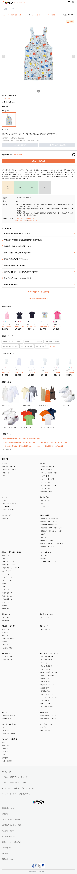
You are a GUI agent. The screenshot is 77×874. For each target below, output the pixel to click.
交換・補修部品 (7, 761)
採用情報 (5, 814)
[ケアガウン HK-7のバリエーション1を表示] (3, 367)
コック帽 (5, 645)
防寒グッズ (5, 745)
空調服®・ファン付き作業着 (49, 518)
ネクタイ (5, 751)
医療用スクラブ (6, 653)
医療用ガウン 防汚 (41, 346)
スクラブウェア (7, 656)
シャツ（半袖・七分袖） (48, 479)
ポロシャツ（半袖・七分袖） (50, 473)
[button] (70, 21)
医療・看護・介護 (21, 220)
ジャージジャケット (8, 715)
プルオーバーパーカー (9, 500)
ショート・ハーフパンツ (48, 561)
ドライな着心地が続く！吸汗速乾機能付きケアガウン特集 (21, 446)
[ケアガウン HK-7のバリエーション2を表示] (5, 367)
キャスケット (6, 632)
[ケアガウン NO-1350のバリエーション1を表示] (67, 367)
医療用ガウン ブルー (52, 341)
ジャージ (4, 712)
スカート (5, 727)
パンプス (43, 727)
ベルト (4, 755)
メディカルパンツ (46, 669)
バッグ (4, 742)
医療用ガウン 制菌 (26, 346)
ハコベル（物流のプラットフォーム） (15, 782)
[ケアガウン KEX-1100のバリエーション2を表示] (31, 367)
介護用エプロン (45, 688)
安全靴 (4, 583)
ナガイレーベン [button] (6, 98)
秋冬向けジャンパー (8, 564)
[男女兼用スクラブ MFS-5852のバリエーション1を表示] (41, 321)
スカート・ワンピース (9, 724)
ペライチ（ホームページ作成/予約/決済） (16, 794)
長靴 (3, 586)
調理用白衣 (5, 620)
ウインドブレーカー (8, 466)
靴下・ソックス (45, 730)
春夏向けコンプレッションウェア (51, 531)
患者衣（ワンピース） (48, 675)
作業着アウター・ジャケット (50, 521)
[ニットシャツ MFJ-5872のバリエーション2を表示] (56, 321)
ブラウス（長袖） (46, 482)
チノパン (43, 558)
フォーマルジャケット (9, 469)
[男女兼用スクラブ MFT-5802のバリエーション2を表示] (18, 321)
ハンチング (5, 629)
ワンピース (5, 730)
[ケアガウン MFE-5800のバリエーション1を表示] (3, 321)
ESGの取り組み (7, 859)
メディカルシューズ (47, 694)
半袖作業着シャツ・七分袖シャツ (51, 528)
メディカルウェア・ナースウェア (50, 653)
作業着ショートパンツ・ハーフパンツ (52, 543)
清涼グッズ (5, 748)
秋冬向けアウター (8, 593)
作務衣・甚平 (44, 712)
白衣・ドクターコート (48, 656)
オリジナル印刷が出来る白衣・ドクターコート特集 (19, 442)
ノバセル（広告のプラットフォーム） (15, 777)
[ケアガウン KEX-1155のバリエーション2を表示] (56, 367)
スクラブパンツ (7, 660)
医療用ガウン (31, 218)
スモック (43, 537)
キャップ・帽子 (6, 515)
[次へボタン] (73, 56)
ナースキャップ (45, 700)
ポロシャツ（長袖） (47, 469)
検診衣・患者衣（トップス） (50, 666)
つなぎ (43, 534)
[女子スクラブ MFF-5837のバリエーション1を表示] (28, 321)
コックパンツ (45, 617)
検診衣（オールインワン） (49, 685)
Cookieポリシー (7, 848)
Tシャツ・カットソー (47, 466)
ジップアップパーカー (9, 503)
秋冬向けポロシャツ (8, 596)
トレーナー (5, 506)
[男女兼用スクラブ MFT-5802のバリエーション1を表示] (16, 321)
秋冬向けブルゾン (8, 561)
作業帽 (4, 605)
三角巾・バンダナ (8, 638)
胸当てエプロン (45, 500)
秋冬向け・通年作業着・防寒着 (11, 552)
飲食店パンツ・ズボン (47, 614)
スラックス (44, 555)
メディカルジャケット (48, 660)
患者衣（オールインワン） (49, 681)
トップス (42, 463)
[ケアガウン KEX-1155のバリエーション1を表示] (54, 367)
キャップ (5, 518)
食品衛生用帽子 (7, 648)
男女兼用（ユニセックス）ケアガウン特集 (54, 442)
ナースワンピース (46, 703)
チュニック (44, 663)
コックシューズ (45, 629)
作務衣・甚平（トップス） (49, 715)
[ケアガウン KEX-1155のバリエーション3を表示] (59, 367)
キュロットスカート (8, 733)
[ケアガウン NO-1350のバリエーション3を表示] (71, 367)
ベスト (4, 476)
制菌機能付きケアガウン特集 (54, 446)
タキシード (5, 473)
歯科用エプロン (45, 691)
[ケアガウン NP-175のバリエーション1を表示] (16, 367)
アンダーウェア (7, 577)
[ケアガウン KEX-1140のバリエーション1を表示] (41, 367)
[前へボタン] (3, 56)
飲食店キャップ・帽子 (9, 626)
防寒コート (5, 555)
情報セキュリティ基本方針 (11, 842)
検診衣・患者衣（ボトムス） (50, 672)
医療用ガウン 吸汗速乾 (10, 346)
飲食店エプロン (45, 497)
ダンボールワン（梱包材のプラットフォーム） (18, 788)
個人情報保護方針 (8, 831)
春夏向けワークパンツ (48, 546)
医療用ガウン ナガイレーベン (12, 341)
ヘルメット (5, 590)
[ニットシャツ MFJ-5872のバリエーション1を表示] (53, 321)
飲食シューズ (44, 626)
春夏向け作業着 (45, 515)
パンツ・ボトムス (45, 552)
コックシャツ (6, 617)
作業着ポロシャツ (46, 491)
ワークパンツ (6, 574)
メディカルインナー (47, 707)
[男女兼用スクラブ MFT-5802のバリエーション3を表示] (20, 321)
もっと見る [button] (53, 346)
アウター (4, 463)
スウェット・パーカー (9, 497)
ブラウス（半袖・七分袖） (49, 485)
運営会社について (8, 808)
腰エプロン (44, 503)
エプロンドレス (45, 506)
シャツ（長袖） (45, 476)
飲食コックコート (7, 614)
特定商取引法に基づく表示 (11, 825)
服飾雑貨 (5, 758)
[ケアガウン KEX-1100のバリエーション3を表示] (33, 367)
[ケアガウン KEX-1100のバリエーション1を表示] (29, 367)
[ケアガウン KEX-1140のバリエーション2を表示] (44, 367)
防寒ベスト (5, 608)
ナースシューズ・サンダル (49, 697)
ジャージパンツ (7, 718)
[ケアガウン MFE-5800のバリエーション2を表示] (5, 321)
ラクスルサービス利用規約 (11, 819)
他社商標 (5, 853)
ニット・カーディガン (48, 488)
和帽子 (4, 641)
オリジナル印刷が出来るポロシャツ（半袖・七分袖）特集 (21, 438)
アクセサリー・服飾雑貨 (9, 739)
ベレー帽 (5, 635)
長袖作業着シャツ (8, 599)
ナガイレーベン (20, 218)
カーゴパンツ (6, 571)
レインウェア (6, 558)
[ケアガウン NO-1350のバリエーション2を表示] (69, 367)
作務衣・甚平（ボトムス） (49, 718)
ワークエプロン (7, 580)
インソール (5, 602)
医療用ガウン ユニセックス (33, 341)
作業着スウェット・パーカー (11, 568)
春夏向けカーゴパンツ (48, 540)
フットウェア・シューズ (47, 724)
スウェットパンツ (8, 509)
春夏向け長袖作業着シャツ (49, 524)
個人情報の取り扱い (9, 836)
